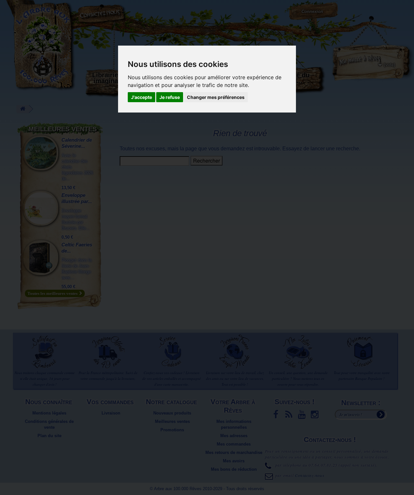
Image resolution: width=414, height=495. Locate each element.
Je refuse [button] (169, 97)
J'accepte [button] (141, 97)
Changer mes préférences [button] (216, 97)
